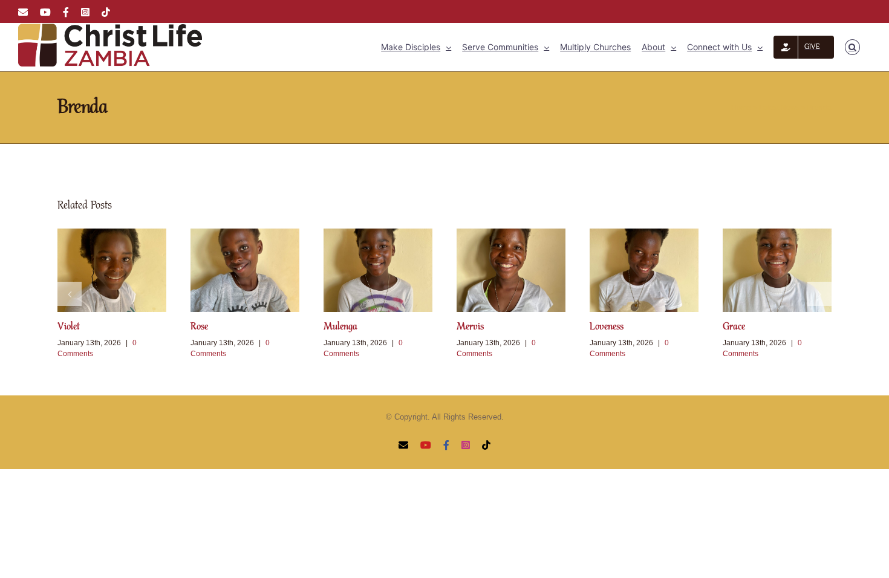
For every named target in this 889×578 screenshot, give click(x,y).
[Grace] (777, 270)
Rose (199, 327)
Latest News (779, 107)
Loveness (607, 327)
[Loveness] (644, 270)
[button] (852, 47)
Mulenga (340, 327)
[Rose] (244, 270)
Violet (68, 327)
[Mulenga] (378, 270)
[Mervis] (511, 270)
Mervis (470, 327)
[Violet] (111, 270)
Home (741, 107)
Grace (734, 327)
